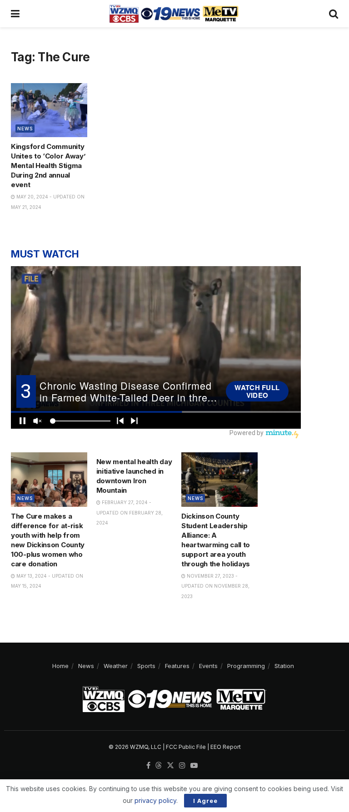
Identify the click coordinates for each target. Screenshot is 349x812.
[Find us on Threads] (158, 766)
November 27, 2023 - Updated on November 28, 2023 (215, 586)
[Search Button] (333, 13)
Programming (246, 665)
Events (208, 665)
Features (177, 665)
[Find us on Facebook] (148, 766)
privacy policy (155, 800)
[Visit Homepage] (174, 14)
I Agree (205, 800)
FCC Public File (186, 746)
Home (60, 665)
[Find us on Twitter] (170, 766)
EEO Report (225, 746)
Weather (116, 665)
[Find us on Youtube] (194, 766)
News (25, 128)
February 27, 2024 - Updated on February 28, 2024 (129, 512)
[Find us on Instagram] (182, 766)
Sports (146, 665)
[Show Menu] (15, 13)
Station (284, 665)
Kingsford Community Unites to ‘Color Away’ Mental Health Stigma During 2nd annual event (48, 165)
